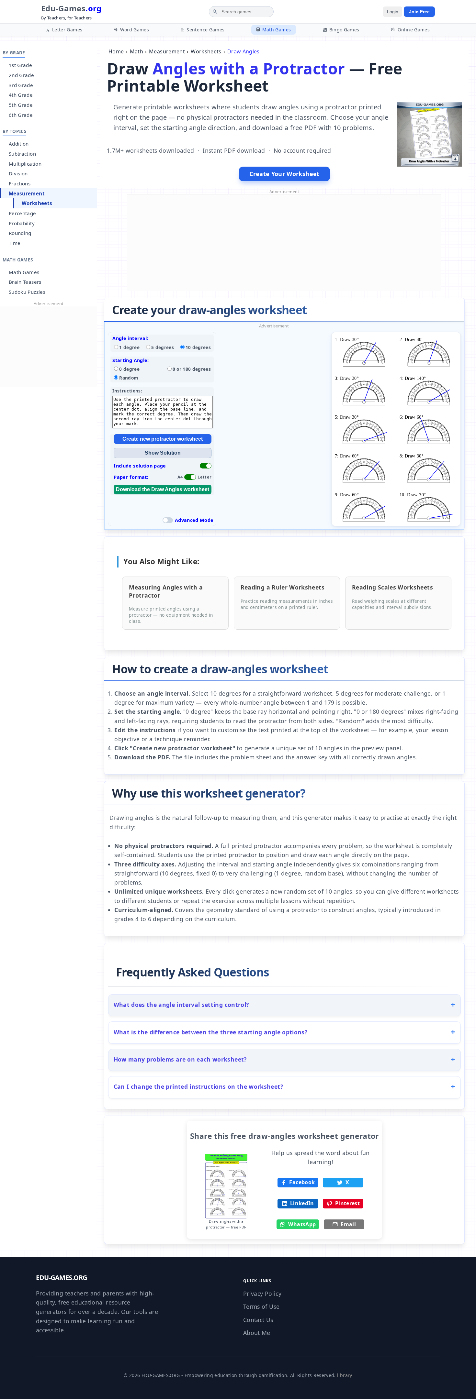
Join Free (419, 11)
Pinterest (347, 1203)
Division (18, 173)
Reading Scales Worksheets (392, 587)
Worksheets (37, 203)
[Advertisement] (48, 346)
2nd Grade (21, 75)
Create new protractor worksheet (162, 439)
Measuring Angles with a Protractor (166, 591)
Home (116, 51)
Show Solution (163, 453)
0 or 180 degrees (192, 369)
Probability (22, 223)
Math (136, 51)
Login (392, 11)
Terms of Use (261, 1306)
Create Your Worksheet (284, 174)
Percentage (22, 213)
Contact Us (258, 1320)
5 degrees (162, 347)
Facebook (302, 1182)
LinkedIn (302, 1203)
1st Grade (20, 65)
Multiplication (25, 163)
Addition (19, 143)
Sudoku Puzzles (27, 292)
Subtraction (22, 153)
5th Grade (21, 105)
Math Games (24, 272)
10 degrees (198, 347)
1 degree (129, 347)
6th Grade (21, 115)
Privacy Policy (262, 1293)
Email (348, 1224)
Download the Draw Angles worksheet (162, 489)
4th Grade (21, 95)
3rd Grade (21, 85)
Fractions (19, 183)
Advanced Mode (194, 520)
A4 (180, 477)
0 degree (129, 369)
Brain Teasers (25, 282)
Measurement (27, 193)
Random (128, 378)
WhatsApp (302, 1224)
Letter (204, 477)
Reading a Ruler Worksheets (282, 587)
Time (14, 243)
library (344, 1375)
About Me (256, 1333)
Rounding (20, 233)
